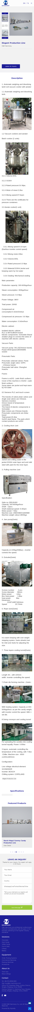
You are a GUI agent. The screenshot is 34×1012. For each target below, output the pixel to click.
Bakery (4, 950)
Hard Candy (5, 942)
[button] (5, 13)
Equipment (6, 955)
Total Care (5, 972)
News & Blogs (6, 974)
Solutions (5, 937)
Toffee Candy (6, 944)
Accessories (5, 964)
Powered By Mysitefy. (9, 1008)
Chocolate (5, 940)
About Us (5, 968)
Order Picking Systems (9, 958)
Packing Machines (7, 962)
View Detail (7, 845)
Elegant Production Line (9, 778)
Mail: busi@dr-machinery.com (11, 983)
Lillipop (4, 948)
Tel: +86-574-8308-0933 (9, 981)
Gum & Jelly (6, 946)
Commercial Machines (9, 960)
